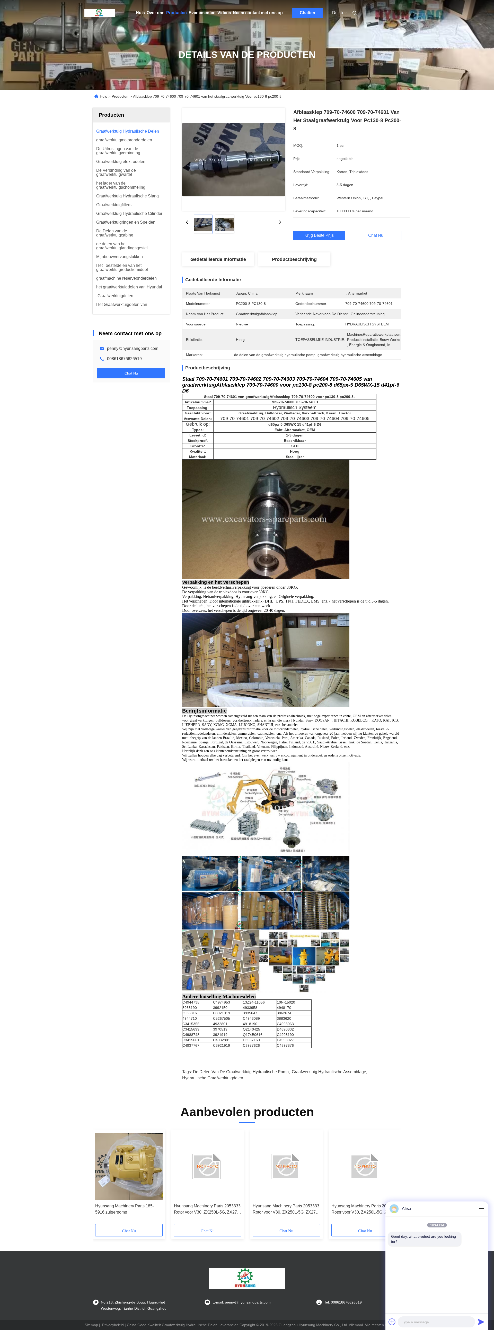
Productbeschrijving (294, 259)
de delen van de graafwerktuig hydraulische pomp (241, 1072)
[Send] (481, 1321)
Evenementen (202, 13)
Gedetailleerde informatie (218, 259)
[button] (102, 1178)
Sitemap (91, 1325)
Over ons (155, 13)
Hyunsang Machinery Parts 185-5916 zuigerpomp (124, 1209)
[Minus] (481, 1209)
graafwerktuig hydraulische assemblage (329, 1072)
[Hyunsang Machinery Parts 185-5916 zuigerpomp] (129, 1166)
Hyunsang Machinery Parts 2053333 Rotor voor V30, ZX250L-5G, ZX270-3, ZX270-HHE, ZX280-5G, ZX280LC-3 (207, 1209)
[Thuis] (99, 13)
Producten (176, 13)
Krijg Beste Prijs (319, 235)
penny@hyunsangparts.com (132, 348)
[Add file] (392, 1321)
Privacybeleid (113, 1325)
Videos (224, 13)
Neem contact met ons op (258, 13)
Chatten (307, 13)
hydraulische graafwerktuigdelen (212, 1078)
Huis (140, 13)
